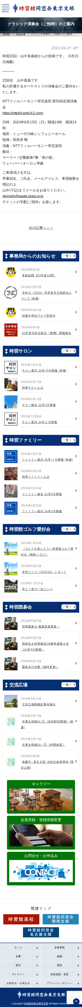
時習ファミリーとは (35, 476)
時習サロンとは (32, 387)
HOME (6, 34)
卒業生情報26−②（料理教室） (43, 744)
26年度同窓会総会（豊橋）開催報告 (46, 333)
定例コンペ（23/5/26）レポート (44, 572)
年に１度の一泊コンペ (37, 589)
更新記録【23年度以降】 (39, 275)
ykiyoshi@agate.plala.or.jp (22, 196)
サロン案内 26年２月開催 (39, 422)
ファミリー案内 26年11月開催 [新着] (47, 459)
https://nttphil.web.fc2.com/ (22, 113)
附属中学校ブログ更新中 (39, 315)
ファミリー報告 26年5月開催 (42, 494)
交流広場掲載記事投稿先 (39, 704)
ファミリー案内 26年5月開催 (42, 511)
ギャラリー (41, 784)
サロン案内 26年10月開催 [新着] (44, 370)
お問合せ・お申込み (41, 856)
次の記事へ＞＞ (41, 228)
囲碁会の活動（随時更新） (40, 667)
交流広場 (20, 34)
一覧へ (67, 256)
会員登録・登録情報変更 (41, 820)
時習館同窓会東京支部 (36, 1003)
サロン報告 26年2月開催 (39, 405)
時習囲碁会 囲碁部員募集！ (41, 626)
